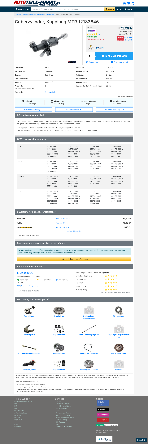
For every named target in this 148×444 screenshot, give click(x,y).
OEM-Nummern (74, 109)
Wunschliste (92, 62)
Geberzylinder (50, 14)
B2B (119, 9)
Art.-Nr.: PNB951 (62, 227)
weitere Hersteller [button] (74, 231)
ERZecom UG (25, 272)
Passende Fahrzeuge (115, 109)
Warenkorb (114, 56)
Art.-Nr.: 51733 (62, 223)
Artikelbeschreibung (33, 109)
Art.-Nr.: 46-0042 (63, 219)
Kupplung (25, 14)
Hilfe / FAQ (141, 440)
